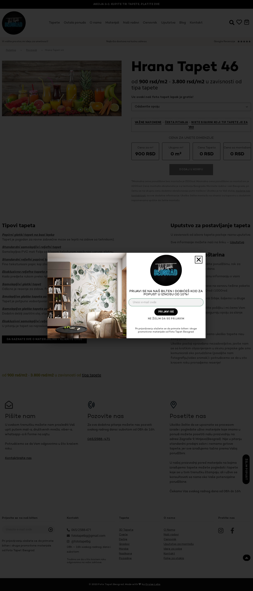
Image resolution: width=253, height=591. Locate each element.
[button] (199, 260)
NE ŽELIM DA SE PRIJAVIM (166, 318)
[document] (126, 295)
